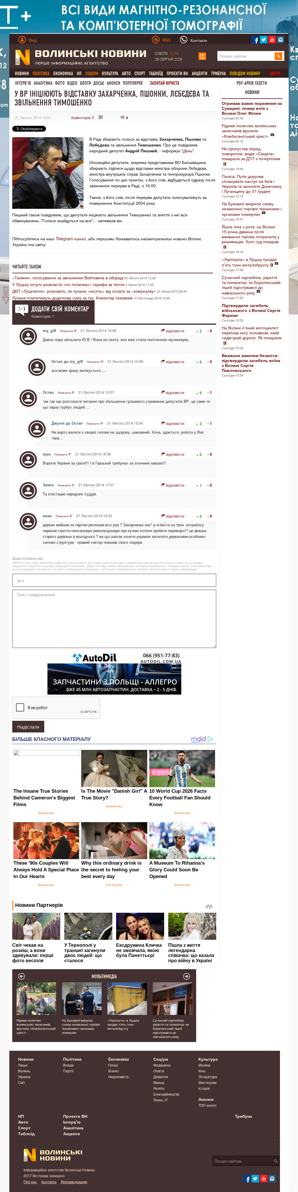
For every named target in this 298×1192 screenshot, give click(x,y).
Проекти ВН (177, 73)
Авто (126, 73)
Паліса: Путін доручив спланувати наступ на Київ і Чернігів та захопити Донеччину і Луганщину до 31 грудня (252, 183)
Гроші (113, 1064)
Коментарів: (82, 117)
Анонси (113, 83)
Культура (110, 73)
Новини (22, 73)
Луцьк (22, 1064)
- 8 (209, 330)
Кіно (201, 1070)
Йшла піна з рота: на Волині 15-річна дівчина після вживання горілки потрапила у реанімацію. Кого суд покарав (250, 234)
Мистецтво (207, 1082)
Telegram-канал (71, 238)
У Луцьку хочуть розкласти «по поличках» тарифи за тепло (68, 284)
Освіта (158, 1070)
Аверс (275, 73)
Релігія (158, 1088)
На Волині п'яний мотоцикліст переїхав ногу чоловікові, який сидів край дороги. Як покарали (252, 332)
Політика (72, 1059)
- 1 (209, 392)
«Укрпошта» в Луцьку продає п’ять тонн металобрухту (249, 262)
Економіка (63, 73)
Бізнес (113, 1070)
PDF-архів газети (252, 83)
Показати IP (68, 331)
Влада (68, 1064)
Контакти (48, 1181)
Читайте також (26, 267)
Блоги (85, 83)
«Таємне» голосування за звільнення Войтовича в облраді (67, 277)
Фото (60, 83)
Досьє (98, 83)
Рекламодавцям (74, 1181)
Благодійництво (166, 1094)
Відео (72, 83)
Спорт (139, 73)
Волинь (24, 1070)
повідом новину (245, 73)
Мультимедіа (104, 976)
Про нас (30, 1181)
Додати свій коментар (60, 309)
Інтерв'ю (23, 83)
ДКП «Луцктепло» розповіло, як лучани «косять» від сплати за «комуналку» (84, 291)
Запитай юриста (164, 83)
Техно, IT (160, 1099)
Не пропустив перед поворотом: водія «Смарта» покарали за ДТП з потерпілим (251, 153)
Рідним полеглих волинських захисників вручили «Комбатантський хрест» (249, 131)
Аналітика (43, 83)
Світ (21, 1082)
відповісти (175, 330)
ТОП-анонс (207, 1105)
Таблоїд (156, 73)
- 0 (209, 361)
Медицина (162, 1064)
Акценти (199, 73)
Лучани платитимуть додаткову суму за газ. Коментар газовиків (72, 298)
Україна (24, 1076)
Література (207, 1076)
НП (79, 73)
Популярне (133, 83)
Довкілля (160, 1076)
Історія (204, 1088)
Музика (204, 1064)
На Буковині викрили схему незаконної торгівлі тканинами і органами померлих (251, 209)
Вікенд (158, 1082)
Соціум (160, 1059)
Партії (68, 1070)
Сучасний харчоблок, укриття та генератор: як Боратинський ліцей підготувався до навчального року (251, 285)
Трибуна (218, 73)
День (187, 150)
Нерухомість (118, 1076)
